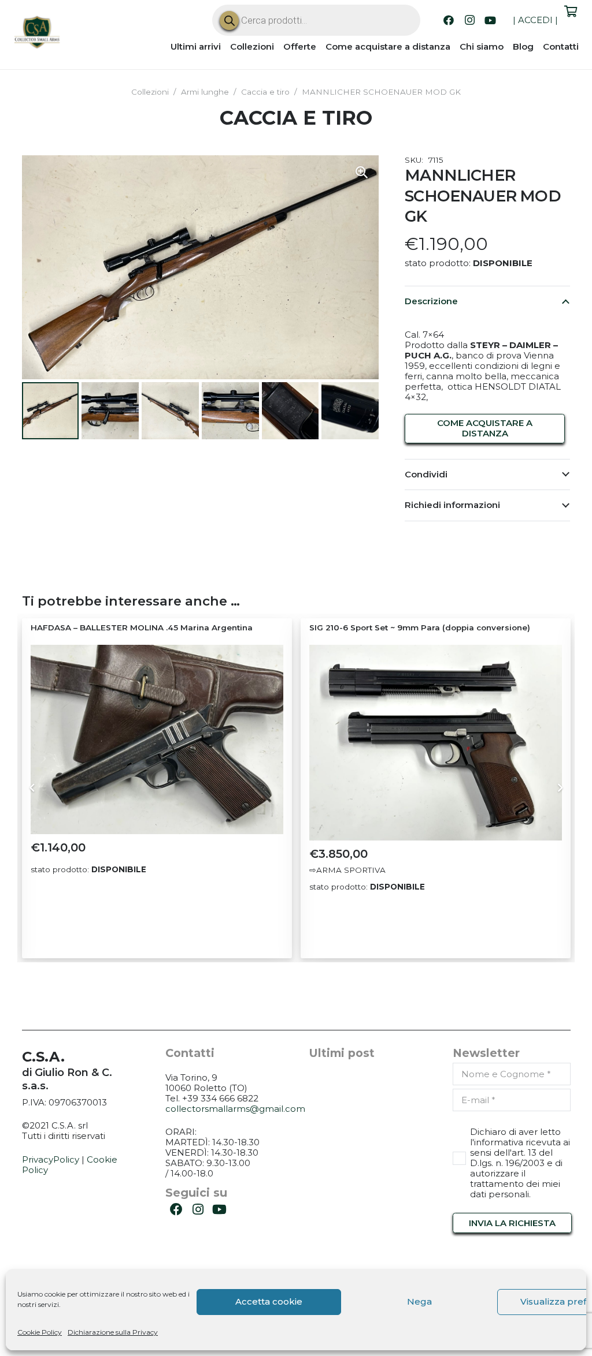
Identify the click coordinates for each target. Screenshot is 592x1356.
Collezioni (150, 91)
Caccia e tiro (265, 91)
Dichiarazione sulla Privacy (113, 1332)
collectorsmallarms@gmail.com (235, 1108)
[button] (361, 172)
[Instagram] (469, 20)
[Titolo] (37, 33)
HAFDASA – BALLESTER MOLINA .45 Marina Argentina (142, 627)
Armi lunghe (205, 91)
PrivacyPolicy (50, 1159)
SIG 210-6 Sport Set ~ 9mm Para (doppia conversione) (419, 627)
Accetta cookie (268, 1301)
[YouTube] (490, 20)
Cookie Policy (39, 1332)
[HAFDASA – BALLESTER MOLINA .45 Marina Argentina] (157, 739)
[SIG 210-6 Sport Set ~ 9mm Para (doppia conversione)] (435, 743)
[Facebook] (448, 20)
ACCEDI (535, 19)
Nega (419, 1301)
